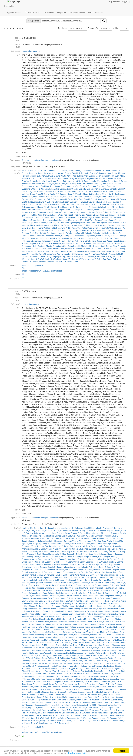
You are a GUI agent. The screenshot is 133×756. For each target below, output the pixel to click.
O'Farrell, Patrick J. (34, 658)
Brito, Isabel (102, 186)
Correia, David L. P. (73, 173)
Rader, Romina (94, 671)
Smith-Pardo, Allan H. (50, 248)
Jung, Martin (61, 175)
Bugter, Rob (39, 561)
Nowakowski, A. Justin (95, 655)
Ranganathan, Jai (37, 673)
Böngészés (61, 12)
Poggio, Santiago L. (77, 668)
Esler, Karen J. (75, 582)
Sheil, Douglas (106, 246)
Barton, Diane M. (119, 548)
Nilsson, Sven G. (109, 653)
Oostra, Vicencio (114, 658)
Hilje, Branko (81, 209)
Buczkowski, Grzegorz (31, 188)
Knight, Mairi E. (93, 619)
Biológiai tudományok (50, 160)
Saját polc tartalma (77, 12)
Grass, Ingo (33, 600)
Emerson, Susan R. (65, 533)
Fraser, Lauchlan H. (71, 201)
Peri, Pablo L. (86, 663)
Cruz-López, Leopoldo (53, 572)
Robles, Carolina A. (69, 241)
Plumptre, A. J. (62, 668)
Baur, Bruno (61, 551)
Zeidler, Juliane (72, 720)
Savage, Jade (45, 686)
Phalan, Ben (60, 235)
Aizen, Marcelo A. (100, 178)
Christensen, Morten (62, 569)
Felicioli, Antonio (97, 199)
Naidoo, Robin (50, 228)
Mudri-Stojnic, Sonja (47, 647)
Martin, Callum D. (103, 175)
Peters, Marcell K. (29, 666)
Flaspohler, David (81, 587)
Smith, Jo (75, 694)
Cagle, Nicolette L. (108, 561)
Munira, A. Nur (62, 647)
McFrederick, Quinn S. (37, 642)
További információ (77, 752)
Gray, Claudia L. (45, 600)
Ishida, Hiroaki (40, 614)
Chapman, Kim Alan (30, 569)
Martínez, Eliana (28, 225)
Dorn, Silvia (41, 580)
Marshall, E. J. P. (119, 222)
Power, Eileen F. (96, 235)
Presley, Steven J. (111, 235)
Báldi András (102, 181)
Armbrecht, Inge (49, 181)
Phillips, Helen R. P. (96, 170)
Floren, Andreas (95, 587)
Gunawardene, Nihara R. (101, 600)
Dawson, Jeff (95, 574)
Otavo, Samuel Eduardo (50, 660)
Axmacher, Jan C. (56, 546)
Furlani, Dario (100, 201)
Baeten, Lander (90, 181)
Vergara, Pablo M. (116, 254)
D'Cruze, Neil (99, 572)
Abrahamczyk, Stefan (48, 178)
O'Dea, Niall (100, 230)
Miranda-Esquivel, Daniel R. (69, 645)
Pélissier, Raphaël (59, 663)
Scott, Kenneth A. (98, 689)
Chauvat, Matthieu (46, 569)
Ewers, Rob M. (113, 259)
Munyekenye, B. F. (96, 647)
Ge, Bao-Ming (34, 595)
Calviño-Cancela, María (82, 188)
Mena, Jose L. (96, 642)
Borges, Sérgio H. (84, 556)
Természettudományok (31, 160)
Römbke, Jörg (83, 241)
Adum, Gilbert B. (64, 178)
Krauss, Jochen (79, 621)
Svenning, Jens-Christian (93, 702)
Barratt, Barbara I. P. (73, 548)
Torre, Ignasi (71, 705)
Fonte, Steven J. (56, 201)
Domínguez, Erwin (106, 577)
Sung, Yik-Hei (36, 251)
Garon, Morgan (118, 173)
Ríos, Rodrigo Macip (49, 679)
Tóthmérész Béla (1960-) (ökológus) (90, 251)
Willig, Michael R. (115, 256)
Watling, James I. (66, 256)
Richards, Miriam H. (91, 676)
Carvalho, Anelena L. (44, 191)
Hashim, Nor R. (68, 207)
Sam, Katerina (93, 684)
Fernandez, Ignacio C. (85, 585)
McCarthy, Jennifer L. (108, 640)
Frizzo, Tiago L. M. (117, 590)
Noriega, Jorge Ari (73, 230)
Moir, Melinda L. (87, 645)
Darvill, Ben (113, 194)
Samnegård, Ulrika (29, 246)
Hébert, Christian (98, 207)
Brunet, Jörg (112, 186)
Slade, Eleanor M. (33, 248)
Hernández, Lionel (39, 209)
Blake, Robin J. (82, 554)
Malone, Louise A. (90, 634)
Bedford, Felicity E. (29, 530)
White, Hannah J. (99, 538)
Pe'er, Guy (118, 660)
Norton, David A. (64, 655)
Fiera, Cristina (29, 587)
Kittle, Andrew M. (79, 619)
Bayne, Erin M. (55, 183)
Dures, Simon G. (114, 196)
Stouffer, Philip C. (49, 699)
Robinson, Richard (66, 679)
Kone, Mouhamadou (53, 621)
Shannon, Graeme (57, 692)
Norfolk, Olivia (59, 230)
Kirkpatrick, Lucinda (87, 175)
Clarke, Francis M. (79, 569)
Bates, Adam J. (42, 183)
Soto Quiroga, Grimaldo (55, 697)
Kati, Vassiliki (69, 214)
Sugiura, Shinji (35, 702)
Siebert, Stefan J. (115, 692)
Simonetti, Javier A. (48, 694)
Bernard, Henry (119, 551)
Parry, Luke (108, 660)
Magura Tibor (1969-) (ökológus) (66, 222)
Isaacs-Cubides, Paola (64, 212)
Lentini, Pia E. (112, 627)
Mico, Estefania (109, 642)
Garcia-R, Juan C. (96, 593)
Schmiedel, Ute (93, 686)
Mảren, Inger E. (59, 637)
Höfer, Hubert (118, 608)
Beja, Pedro (66, 183)
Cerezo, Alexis (107, 191)
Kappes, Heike (104, 616)
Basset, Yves (27, 551)
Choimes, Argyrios (56, 173)
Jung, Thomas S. (45, 214)
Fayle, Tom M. (84, 199)
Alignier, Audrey (40, 543)
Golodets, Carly (45, 598)
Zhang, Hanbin (112, 538)
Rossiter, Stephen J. (30, 243)
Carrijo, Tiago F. (28, 191)
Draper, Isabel (52, 580)
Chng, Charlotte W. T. (89, 530)
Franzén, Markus (48, 590)
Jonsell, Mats (31, 214)
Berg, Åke (76, 183)
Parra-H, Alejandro (84, 233)
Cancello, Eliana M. (117, 188)
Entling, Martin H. (60, 199)
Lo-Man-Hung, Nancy (85, 629)
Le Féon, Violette (65, 217)
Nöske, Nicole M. (88, 230)
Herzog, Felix (53, 209)
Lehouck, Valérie (83, 627)
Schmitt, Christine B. (107, 686)
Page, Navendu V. (68, 660)
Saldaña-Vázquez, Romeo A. (111, 243)
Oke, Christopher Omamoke (95, 658)
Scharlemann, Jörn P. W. (57, 261)
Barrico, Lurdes (88, 548)
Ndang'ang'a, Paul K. (47, 653)
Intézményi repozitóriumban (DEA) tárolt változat (42, 270)
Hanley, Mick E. (43, 207)
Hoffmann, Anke (28, 611)
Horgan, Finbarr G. (95, 209)
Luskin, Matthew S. (101, 632)
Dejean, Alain (31, 196)
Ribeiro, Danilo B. (114, 238)
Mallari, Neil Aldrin (87, 222)
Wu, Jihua (87, 718)
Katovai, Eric (80, 214)
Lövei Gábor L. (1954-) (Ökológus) (89, 220)
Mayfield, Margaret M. (45, 225)
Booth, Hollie (43, 173)
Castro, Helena (59, 191)
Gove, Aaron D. (106, 598)
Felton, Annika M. (112, 199)
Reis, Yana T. (101, 238)
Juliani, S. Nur (66, 616)
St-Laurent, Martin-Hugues (76, 697)
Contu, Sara (39, 170)
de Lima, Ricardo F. (90, 582)
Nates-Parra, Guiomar (91, 228)
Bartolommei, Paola (103, 548)
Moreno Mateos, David (53, 640)
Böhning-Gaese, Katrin (31, 186)
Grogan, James (30, 207)
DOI (23, 268)
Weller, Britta (41, 715)
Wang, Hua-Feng (105, 712)
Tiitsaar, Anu (29, 705)
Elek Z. (49, 199)
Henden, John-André (105, 606)
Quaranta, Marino (34, 238)
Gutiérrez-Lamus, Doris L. (35, 603)
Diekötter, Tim (43, 196)
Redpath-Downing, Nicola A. (69, 238)
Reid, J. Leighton (88, 238)
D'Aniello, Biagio (81, 194)
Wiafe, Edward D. (82, 715)
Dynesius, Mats (28, 199)
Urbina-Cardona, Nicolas (82, 707)
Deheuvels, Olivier (35, 577)
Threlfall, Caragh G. (51, 251)
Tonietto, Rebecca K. (57, 705)
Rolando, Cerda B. (98, 567)
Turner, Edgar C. (28, 707)
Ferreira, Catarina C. (103, 585)
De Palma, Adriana (80, 170)
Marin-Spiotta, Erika (104, 222)
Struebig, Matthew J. (92, 699)
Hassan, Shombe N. (111, 603)
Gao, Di (76, 533)
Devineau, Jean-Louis (63, 577)
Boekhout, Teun (47, 186)
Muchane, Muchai (36, 228)
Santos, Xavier (33, 686)
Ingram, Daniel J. (48, 175)
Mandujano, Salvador (43, 637)
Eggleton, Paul (28, 582)
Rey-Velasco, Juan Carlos (34, 676)
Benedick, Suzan (97, 551)
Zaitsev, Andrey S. (88, 259)
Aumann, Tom (42, 546)
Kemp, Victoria (73, 175)
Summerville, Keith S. (50, 702)
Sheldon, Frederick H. (87, 692)
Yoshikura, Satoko (29, 720)
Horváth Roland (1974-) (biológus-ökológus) (85, 611)
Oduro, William (112, 230)
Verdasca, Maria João (80, 710)
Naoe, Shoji (76, 228)
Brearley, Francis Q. (88, 186)
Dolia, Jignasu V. (91, 577)
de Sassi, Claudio (108, 574)
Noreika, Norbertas (45, 230)
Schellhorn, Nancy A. (60, 686)
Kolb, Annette (114, 214)
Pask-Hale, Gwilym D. (94, 535)
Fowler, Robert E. (34, 590)
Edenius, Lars (40, 199)
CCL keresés (48, 12)
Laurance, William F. (107, 624)
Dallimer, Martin (28, 574)
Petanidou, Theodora (45, 235)
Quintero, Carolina (49, 238)
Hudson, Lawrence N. (31, 51)
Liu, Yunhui (71, 629)
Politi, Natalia (91, 668)
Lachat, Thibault (33, 217)
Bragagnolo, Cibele (30, 559)
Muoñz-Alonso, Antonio (78, 647)
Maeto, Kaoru (46, 222)
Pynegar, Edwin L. (111, 535)
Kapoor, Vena (57, 214)
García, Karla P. (82, 593)
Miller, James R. (92, 225)
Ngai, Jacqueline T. (80, 653)
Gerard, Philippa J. (73, 595)
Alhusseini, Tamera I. (113, 528)
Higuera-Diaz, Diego (67, 209)
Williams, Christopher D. (97, 256)
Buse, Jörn (62, 561)
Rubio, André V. (112, 681)
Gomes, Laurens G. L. (62, 598)
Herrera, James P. (50, 608)
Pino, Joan (33, 668)
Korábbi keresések (95, 12)
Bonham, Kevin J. (53, 556)
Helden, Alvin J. (111, 207)
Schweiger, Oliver (60, 246)
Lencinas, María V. (98, 627)
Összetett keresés (32, 12)
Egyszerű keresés (14, 12)
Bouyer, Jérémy (72, 186)
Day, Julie (85, 173)
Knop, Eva (104, 214)
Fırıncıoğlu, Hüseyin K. (64, 587)
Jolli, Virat (44, 616)
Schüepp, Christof (45, 246)
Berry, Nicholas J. (87, 183)
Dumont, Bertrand (99, 196)
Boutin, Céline (60, 186)
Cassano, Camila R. (48, 567)
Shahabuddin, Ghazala (90, 246)
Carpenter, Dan (100, 564)
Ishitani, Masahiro (81, 212)
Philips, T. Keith (71, 235)
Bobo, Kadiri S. (94, 554)
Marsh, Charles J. (90, 637)
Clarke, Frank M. (36, 194)
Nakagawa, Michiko (30, 650)
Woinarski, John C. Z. (30, 259)
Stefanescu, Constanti (114, 697)
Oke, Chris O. (40, 233)
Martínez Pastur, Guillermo (33, 640)
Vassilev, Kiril (69, 254)
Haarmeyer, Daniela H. (55, 603)
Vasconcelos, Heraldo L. (32, 710)
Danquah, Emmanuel (44, 574)
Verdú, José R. (95, 710)
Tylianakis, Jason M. (38, 254)
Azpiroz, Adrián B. (75, 181)
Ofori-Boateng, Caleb (75, 658)
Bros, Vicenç (83, 559)
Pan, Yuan (115, 175)
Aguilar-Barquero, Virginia (82, 178)
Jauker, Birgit (99, 614)
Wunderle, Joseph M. (100, 718)
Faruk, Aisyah (103, 582)
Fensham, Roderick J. (66, 585)
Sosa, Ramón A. (99, 248)
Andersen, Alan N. (68, 543)
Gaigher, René (54, 593)
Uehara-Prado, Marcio (62, 707)
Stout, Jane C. (112, 248)
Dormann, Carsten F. (82, 196)
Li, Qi (32, 629)
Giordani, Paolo (59, 204)
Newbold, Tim (27, 170)
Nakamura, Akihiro (63, 228)
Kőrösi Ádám (67, 621)
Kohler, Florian (115, 619)
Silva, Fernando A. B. (30, 694)
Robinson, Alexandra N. (31, 538)
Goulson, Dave (108, 204)
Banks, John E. (114, 181)
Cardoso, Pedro (87, 564)
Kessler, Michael (92, 214)
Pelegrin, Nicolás (100, 233)
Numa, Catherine (112, 655)
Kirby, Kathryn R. (65, 619)
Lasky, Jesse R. (78, 624)
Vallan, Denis (98, 707)
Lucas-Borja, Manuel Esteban (69, 632)
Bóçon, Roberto (107, 554)
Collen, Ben (101, 259)
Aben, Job (35, 178)
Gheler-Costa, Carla (44, 204)
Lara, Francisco (65, 624)
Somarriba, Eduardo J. (82, 248)
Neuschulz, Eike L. (29, 230)
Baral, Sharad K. (48, 548)
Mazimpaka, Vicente (90, 640)
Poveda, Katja (84, 235)
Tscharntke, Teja (112, 251)
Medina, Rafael (84, 642)
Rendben (121, 750)
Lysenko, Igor (66, 170)
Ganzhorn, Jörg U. (113, 201)
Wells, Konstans (80, 256)
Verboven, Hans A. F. (83, 254)
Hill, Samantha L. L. (52, 170)
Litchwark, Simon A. (43, 629)
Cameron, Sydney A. (100, 188)
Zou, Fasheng (84, 720)
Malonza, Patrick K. (106, 634)
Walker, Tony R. (39, 256)
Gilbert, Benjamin (106, 595)
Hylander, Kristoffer (46, 212)
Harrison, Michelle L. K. (31, 175)
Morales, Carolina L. (108, 225)
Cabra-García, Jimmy (63, 188)
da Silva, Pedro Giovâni (98, 194)
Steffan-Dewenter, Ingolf (32, 699)
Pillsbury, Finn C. (87, 666)
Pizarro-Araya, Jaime (47, 668)
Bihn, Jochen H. (115, 183)
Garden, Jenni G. (29, 204)
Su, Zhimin (106, 699)
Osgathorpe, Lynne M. (56, 233)
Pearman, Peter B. (29, 663)
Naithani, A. (121, 647)
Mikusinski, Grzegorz (62, 225)
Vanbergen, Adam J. (55, 254)
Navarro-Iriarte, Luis (30, 653)
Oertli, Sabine (60, 658)
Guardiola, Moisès (82, 600)
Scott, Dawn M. (84, 689)
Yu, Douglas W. (74, 259)
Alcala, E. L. (112, 541)
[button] (124, 28)
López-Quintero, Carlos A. (48, 220)
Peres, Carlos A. (114, 233)
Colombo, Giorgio (110, 569)
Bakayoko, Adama (111, 546)
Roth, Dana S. (69, 681)
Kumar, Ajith (91, 621)
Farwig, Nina (73, 199)
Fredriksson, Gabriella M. (83, 590)
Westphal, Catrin (68, 715)
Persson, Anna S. (29, 235)
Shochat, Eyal (101, 692)
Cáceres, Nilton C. (93, 561)
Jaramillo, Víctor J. (112, 212)
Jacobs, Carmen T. (96, 212)
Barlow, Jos (59, 548)
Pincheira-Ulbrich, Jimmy (104, 666)
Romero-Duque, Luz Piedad (100, 241)
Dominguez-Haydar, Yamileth (62, 196)
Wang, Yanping (52, 256)
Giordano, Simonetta (75, 204)
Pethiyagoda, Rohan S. (46, 666)
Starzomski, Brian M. (96, 697)
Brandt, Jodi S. (44, 559)
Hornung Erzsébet (59, 611)
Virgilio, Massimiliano (49, 712)
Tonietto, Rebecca (67, 251)
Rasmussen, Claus (53, 673)
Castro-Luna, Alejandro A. (76, 191)
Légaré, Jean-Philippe (97, 217)
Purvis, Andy (72, 261)
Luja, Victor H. (35, 222)
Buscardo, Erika (47, 188)
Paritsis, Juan (71, 233)
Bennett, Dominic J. (30, 173)
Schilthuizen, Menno (77, 686)
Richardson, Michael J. (51, 241)
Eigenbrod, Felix (41, 582)
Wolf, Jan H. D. (46, 259)
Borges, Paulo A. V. (69, 556)
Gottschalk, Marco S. (92, 204)
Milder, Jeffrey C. (79, 225)
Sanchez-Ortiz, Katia (50, 538)
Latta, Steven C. (92, 624)
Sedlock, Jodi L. (74, 246)
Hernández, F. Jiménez (114, 614)
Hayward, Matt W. (61, 606)
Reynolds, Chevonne (54, 676)
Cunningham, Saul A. (71, 572)
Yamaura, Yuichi (116, 718)
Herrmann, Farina (66, 608)
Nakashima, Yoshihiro (63, 650)
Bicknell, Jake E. (101, 183)
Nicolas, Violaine (95, 653)
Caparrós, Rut (74, 564)
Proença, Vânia (51, 671)
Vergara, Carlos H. (100, 254)
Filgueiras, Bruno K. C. (39, 201)
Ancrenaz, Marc (114, 178)
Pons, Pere (101, 668)
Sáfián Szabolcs (92, 243)
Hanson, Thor (56, 207)
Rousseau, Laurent (61, 243)
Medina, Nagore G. (69, 642)
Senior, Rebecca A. (112, 170)
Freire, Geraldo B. (101, 590)
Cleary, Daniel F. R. (51, 194)
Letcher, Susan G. (113, 217)
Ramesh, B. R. (107, 671)
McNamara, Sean (54, 642)
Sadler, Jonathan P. (77, 243)
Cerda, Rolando (94, 191)
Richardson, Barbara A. (31, 241)
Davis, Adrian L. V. (81, 574)
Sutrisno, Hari (76, 702)
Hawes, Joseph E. (82, 207)
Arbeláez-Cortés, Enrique (32, 181)
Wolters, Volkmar (60, 718)
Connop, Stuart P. (67, 194)
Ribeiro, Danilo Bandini (73, 676)
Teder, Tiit (108, 702)
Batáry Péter (30, 183)
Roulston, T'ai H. (45, 243)
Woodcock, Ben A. (60, 259)
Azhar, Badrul (62, 181)
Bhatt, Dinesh (42, 554)
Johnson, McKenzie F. (31, 616)
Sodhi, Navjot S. (66, 248)
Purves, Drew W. (39, 261)
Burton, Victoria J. (72, 530)
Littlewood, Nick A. (29, 220)
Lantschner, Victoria (49, 217)
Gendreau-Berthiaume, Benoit (53, 595)
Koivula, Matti (27, 621)
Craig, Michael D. (36, 572)
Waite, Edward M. (76, 712)
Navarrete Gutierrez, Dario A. (113, 228)
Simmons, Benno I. (83, 538)
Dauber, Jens (68, 574)
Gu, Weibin (70, 600)
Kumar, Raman (103, 621)
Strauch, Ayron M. (76, 699)
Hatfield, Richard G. (30, 606)
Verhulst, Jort (27, 256)
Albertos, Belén (100, 541)
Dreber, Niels (63, 580)
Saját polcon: (15, 278)
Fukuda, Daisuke (87, 201)
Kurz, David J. (115, 621)
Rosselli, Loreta (119, 241)
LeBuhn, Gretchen (79, 217)
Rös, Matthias (27, 681)
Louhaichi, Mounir (66, 220)
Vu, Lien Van (64, 712)
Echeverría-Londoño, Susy (101, 173)
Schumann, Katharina (53, 689)
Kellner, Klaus (38, 619)
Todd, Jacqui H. (41, 705)
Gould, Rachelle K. (79, 598)
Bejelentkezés (114, 2)
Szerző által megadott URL (33, 265)
